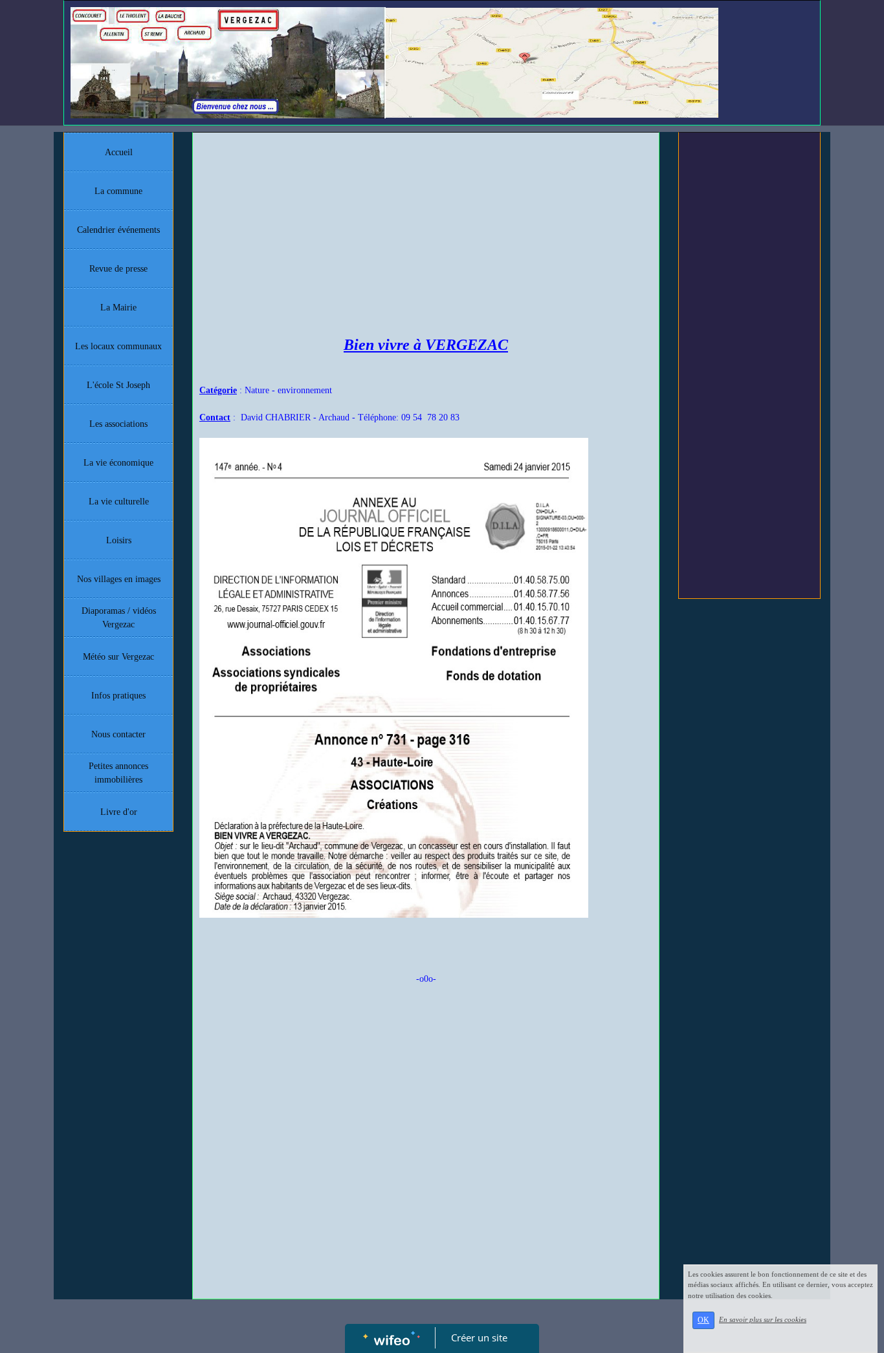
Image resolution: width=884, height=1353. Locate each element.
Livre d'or (118, 812)
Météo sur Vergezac (118, 657)
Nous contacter (118, 734)
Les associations (118, 424)
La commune (118, 191)
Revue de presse (118, 269)
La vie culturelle (119, 501)
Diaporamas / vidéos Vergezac (119, 617)
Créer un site (479, 1337)
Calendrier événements (118, 230)
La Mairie (118, 307)
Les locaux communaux (118, 346)
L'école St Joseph (118, 385)
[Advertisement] (425, 236)
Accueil (119, 152)
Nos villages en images (118, 579)
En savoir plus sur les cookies (762, 1319)
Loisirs (118, 540)
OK (703, 1320)
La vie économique (118, 463)
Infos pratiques (118, 695)
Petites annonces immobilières (118, 773)
